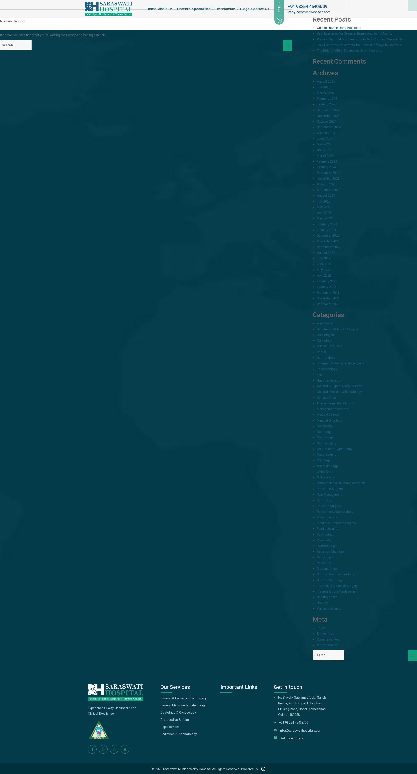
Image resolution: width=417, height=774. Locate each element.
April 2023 (324, 213)
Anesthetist (325, 323)
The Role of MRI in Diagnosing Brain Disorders (349, 51)
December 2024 (328, 110)
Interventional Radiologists (336, 403)
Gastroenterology (329, 380)
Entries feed (325, 634)
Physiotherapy (327, 517)
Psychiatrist (325, 534)
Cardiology (324, 340)
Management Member (332, 409)
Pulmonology (326, 546)
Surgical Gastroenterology (335, 574)
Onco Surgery (326, 455)
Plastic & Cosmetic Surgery (336, 523)
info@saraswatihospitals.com (309, 12)
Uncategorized (327, 597)
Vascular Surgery (329, 609)
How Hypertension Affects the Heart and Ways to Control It (359, 45)
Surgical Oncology (330, 580)
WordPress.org (327, 645)
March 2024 (325, 156)
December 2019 (328, 304)
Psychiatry (324, 540)
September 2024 (328, 127)
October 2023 (326, 184)
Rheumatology (327, 569)
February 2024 (327, 161)
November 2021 (328, 298)
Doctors (183, 9)
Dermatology (326, 358)
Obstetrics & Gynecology (334, 449)
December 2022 (328, 236)
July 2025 (323, 87)
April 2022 (324, 275)
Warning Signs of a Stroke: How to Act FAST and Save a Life (360, 39)
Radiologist (325, 557)
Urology (322, 603)
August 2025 (326, 81)
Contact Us (260, 9)
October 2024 (326, 121)
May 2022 (324, 270)
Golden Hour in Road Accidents (339, 28)
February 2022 (327, 281)
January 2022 (326, 287)
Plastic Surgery (327, 529)
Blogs (244, 9)
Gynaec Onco (326, 398)
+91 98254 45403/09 (307, 6)
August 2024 (326, 133)
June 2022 (324, 264)
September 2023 (328, 190)
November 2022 (328, 241)
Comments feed (328, 639)
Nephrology (325, 426)
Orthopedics (325, 477)
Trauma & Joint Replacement (337, 591)
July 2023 (323, 201)
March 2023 (325, 218)
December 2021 (328, 293)
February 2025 (327, 99)
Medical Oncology (329, 420)
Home (151, 9)
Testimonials (226, 9)
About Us (166, 9)
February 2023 (327, 224)
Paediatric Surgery (330, 489)
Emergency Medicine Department (340, 363)
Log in (321, 628)
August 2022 (326, 253)
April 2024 (324, 150)
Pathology (324, 500)
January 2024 (326, 167)
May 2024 (324, 144)
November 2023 (328, 179)
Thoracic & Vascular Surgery (337, 586)
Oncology (323, 460)
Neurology (324, 432)
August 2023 (326, 196)
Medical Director (328, 415)
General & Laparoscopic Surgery (340, 386)
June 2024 (324, 139)
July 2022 (323, 258)
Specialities (201, 9)
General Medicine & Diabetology (339, 392)
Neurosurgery (326, 443)
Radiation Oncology (330, 551)
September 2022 (328, 247)
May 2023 (324, 207)
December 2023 (328, 173)
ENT (320, 375)
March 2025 (325, 93)
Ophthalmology (327, 466)
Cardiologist (325, 335)
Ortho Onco (325, 472)
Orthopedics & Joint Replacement (341, 483)
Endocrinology (327, 369)
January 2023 (326, 230)
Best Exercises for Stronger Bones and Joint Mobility (354, 33)
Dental (321, 352)
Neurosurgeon (327, 437)
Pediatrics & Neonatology (335, 512)
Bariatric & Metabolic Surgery (337, 329)
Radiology (324, 563)
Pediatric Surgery (329, 506)
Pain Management (330, 495)
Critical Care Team (330, 346)
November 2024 (328, 116)
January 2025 (326, 104)
